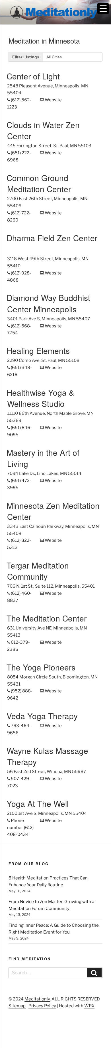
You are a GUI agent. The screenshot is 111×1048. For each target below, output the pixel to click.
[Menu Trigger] (103, 8)
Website (53, 99)
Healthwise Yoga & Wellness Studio (40, 398)
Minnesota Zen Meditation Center (53, 511)
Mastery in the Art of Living (43, 458)
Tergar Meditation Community (38, 570)
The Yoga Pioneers (41, 667)
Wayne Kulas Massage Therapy (47, 756)
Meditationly (37, 999)
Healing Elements (38, 350)
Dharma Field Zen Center (52, 237)
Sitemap (17, 1005)
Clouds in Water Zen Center (43, 130)
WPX (89, 1005)
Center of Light (33, 76)
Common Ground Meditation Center (39, 183)
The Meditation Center (47, 618)
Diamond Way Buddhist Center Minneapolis (48, 303)
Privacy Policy (42, 1005)
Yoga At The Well (38, 803)
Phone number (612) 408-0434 (20, 827)
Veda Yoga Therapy (42, 715)
